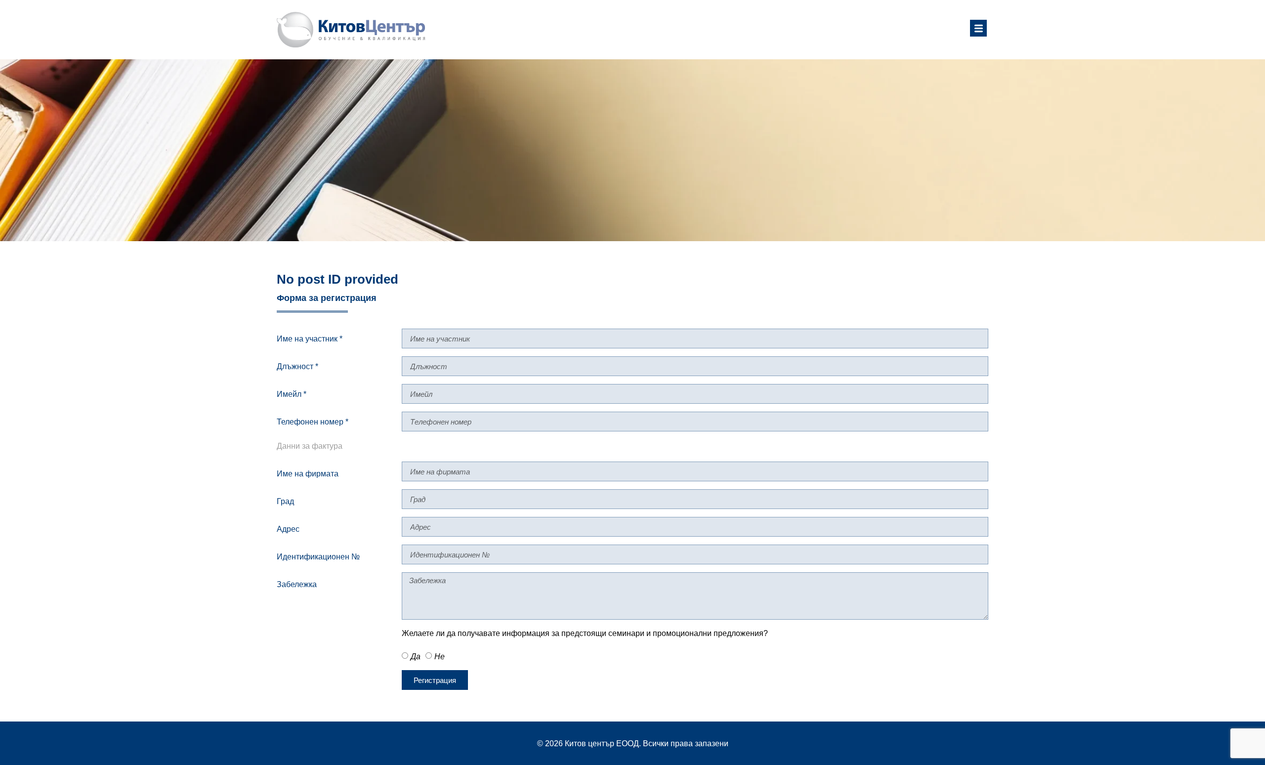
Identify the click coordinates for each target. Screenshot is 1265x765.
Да (416, 656)
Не (439, 656)
